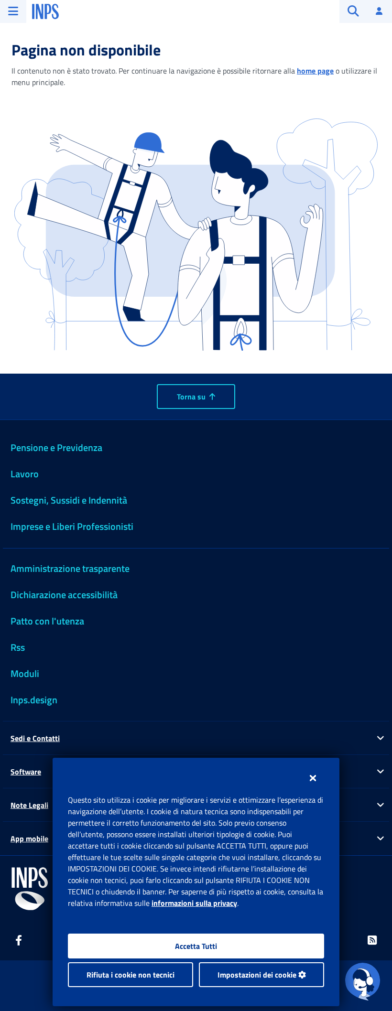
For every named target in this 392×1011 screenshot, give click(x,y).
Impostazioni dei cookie (258, 974)
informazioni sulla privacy (194, 903)
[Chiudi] (313, 777)
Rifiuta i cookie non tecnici (130, 974)
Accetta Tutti (196, 946)
